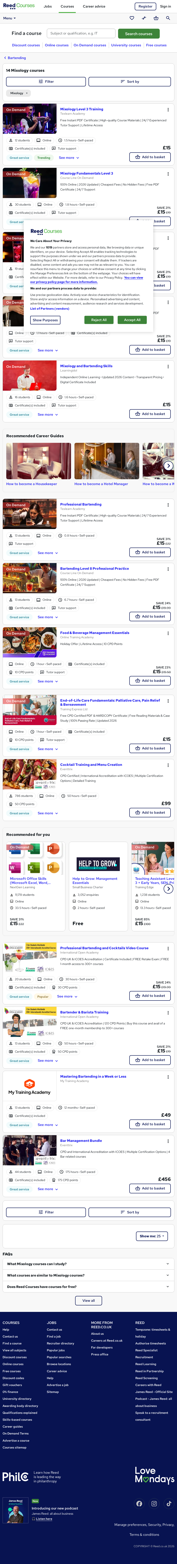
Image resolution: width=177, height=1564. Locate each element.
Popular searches (59, 1357)
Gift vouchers (12, 1385)
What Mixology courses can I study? (37, 1264)
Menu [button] (7, 18)
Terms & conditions (144, 1534)
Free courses (156, 45)
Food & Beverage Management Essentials (94, 633)
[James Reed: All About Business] (15, 1510)
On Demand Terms (16, 1433)
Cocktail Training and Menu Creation (91, 764)
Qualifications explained (20, 1413)
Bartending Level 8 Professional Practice (94, 568)
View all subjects (14, 1350)
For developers (102, 1347)
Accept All (132, 319)
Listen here (44, 1519)
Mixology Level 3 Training (81, 109)
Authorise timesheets (150, 1343)
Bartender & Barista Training (84, 1012)
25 (150, 1236)
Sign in (165, 6)
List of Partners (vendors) (50, 308)
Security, (155, 1524)
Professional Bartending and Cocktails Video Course (104, 948)
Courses (67, 6)
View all (88, 1300)
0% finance (10, 1392)
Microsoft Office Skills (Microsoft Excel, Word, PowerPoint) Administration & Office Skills (34, 881)
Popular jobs (56, 1350)
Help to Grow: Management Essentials (95, 881)
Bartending (17, 58)
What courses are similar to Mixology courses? (46, 1275)
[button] (168, 466)
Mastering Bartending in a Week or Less (93, 1076)
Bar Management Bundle (81, 1140)
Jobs (48, 6)
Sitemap (53, 1392)
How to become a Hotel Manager (101, 484)
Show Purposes (45, 320)
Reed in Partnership (149, 1371)
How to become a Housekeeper (31, 484)
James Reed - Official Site (154, 1392)
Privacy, (168, 1524)
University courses (126, 45)
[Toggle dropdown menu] (168, 109)
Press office (99, 1354)
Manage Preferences (130, 1524)
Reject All (99, 319)
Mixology (16, 93)
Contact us (10, 1336)
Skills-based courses (17, 1420)
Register (145, 6)
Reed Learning (145, 1364)
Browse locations (59, 1364)
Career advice (94, 6)
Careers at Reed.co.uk (107, 1340)
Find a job (54, 1336)
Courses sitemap (15, 1447)
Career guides (13, 1426)
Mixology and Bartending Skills (86, 366)
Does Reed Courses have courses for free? (42, 1287)
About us (97, 1334)
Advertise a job (58, 1385)
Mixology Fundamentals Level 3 (86, 173)
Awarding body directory (20, 1406)
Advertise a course (16, 1440)
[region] (88, 276)
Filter (49, 81)
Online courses (57, 45)
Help (6, 1329)
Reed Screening (146, 1378)
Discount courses (26, 45)
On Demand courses (90, 45)
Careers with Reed (148, 1385)
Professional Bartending (80, 504)
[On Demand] (29, 121)
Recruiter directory (60, 1343)
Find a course (27, 33)
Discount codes (13, 1378)
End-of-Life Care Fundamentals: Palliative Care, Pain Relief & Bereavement (110, 702)
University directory (17, 1399)
